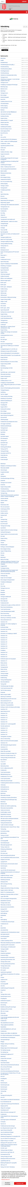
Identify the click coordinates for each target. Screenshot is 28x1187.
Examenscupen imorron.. (6, 996)
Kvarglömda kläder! (5, 472)
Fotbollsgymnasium (5, 70)
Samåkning (3, 365)
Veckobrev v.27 (4, 644)
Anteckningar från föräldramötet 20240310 (10, 204)
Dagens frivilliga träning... (6, 551)
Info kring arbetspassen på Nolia (8, 963)
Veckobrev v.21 (4, 660)
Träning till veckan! (5, 911)
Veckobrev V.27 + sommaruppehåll (8, 723)
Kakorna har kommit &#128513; (7, 907)
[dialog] (14, 1178)
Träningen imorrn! (4, 82)
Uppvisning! (3, 868)
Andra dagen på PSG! (5, 130)
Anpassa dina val (5, 1179)
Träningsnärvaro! (4, 428)
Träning (2, 1080)
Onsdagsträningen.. (5, 267)
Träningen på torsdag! (5, 525)
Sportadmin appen (5, 436)
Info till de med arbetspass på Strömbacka (10, 1071)
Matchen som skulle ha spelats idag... (9, 805)
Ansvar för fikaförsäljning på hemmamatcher (10, 388)
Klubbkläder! (3, 915)
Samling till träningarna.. (6, 532)
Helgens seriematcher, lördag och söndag (10, 888)
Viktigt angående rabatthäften (7, 1024)
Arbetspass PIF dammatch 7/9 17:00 (8, 1142)
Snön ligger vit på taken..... (6, 423)
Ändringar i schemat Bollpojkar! (7, 546)
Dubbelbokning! (4, 62)
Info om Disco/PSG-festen (6, 1066)
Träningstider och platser (6, 736)
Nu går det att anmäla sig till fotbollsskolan (10, 1103)
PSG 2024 (3, 149)
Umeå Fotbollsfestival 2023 (6, 318)
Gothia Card (3, 147)
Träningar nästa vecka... (6, 902)
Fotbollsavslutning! (5, 73)
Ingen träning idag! (5, 261)
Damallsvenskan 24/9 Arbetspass (8, 1037)
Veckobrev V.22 (4, 656)
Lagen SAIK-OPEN (4, 896)
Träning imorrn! (4, 444)
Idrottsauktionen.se (5, 787)
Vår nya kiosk (3, 886)
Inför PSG (3, 337)
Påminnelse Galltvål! (5, 467)
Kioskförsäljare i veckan (6, 812)
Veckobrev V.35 (4, 709)
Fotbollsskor (3, 303)
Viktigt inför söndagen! (5, 1108)
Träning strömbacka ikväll (6, 822)
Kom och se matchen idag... (7, 181)
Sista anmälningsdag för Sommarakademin (10, 353)
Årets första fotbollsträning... (7, 607)
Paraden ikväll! (4, 515)
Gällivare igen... (4, 293)
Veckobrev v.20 (4, 665)
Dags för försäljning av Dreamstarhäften (9, 263)
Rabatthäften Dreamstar (6, 814)
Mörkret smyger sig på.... (6, 280)
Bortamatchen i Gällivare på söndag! (8, 297)
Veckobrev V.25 (4, 648)
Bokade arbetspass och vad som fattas (9, 361)
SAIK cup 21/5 (4, 1164)
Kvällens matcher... (5, 513)
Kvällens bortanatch (5, 276)
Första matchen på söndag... (7, 396)
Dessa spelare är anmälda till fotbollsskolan (10, 1099)
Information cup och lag (6, 629)
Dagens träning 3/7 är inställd (7, 1140)
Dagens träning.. (4, 314)
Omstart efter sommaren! (6, 1058)
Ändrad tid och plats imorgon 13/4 (8, 755)
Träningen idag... (4, 493)
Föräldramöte (3, 211)
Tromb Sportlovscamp (5, 609)
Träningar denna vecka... (6, 961)
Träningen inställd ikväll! (6, 596)
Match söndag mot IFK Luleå (7, 702)
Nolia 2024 (3, 99)
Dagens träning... (4, 118)
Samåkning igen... (4, 322)
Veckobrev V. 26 (4, 728)
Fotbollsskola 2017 (5, 1110)
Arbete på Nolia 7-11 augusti (7, 120)
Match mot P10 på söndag (6, 239)
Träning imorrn (4, 440)
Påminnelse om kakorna (6, 904)
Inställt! (2, 60)
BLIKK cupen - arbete (5, 307)
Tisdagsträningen (4, 223)
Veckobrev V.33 (4, 635)
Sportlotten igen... (4, 430)
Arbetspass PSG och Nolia (6, 1009)
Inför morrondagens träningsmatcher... (9, 898)
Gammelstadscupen (5, 842)
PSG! (2, 517)
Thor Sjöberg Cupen (5, 968)
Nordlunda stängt (4, 627)
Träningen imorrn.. (4, 93)
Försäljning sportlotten (5, 189)
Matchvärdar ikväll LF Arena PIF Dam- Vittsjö (10, 826)
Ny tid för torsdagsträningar (7, 343)
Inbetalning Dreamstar (5, 879)
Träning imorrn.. (4, 217)
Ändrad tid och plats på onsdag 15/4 (9, 753)
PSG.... (2, 192)
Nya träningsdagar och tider (7, 368)
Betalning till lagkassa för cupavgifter (9, 1162)
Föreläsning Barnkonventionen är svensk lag (10, 782)
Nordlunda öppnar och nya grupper (8, 658)
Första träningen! (4, 459)
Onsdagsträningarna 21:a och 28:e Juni (9, 349)
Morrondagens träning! (5, 548)
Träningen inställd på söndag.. (7, 241)
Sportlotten (3, 175)
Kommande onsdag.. (5, 831)
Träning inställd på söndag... (7, 243)
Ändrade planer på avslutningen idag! (9, 799)
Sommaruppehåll (4, 840)
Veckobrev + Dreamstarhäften (7, 705)
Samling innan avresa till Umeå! (7, 312)
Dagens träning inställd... (6, 299)
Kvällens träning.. (4, 288)
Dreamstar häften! (4, 955)
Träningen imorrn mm (5, 588)
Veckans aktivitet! (4, 498)
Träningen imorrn (4, 77)
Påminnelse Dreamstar (5, 795)
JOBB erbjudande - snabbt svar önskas (9, 221)
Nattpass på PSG (4, 1105)
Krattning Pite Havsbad (5, 409)
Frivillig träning (4, 1060)
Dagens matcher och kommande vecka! (9, 534)
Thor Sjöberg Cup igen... (6, 1050)
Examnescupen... (4, 1082)
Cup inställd (3, 763)
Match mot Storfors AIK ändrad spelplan (9, 740)
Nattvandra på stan (5, 766)
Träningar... (3, 590)
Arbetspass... (3, 476)
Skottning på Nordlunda (6, 446)
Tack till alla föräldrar (5, 1062)
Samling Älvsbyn (4, 107)
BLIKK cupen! (3, 282)
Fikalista (2, 555)
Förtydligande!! (4, 404)
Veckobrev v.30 (4, 641)
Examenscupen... (4, 1002)
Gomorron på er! (4, 511)
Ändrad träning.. (4, 198)
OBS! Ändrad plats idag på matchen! (8, 745)
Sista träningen (4, 470)
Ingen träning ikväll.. (5, 270)
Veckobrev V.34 (4, 631)
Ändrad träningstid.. (5, 97)
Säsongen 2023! (4, 402)
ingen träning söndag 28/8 (6, 1130)
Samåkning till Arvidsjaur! (6, 164)
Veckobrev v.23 (4, 654)
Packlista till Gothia (5, 116)
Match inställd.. (4, 171)
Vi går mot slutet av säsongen (7, 824)
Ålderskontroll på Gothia (6, 173)
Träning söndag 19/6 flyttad (7, 1150)
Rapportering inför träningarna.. (7, 200)
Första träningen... (4, 1015)
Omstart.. (2, 977)
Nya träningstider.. (4, 232)
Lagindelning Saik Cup (5, 1160)
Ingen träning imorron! (5, 711)
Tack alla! (3, 156)
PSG (1, 135)
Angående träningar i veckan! (7, 875)
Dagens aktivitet (4, 357)
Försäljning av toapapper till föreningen (9, 84)
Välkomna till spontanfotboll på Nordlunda (10, 1064)
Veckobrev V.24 (4, 652)
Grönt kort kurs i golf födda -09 (7, 1152)
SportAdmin (3, 527)
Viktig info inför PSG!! (5, 1069)
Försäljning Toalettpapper (6, 582)
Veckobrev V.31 (4, 639)
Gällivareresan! (4, 295)
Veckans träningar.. (5, 124)
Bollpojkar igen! (4, 544)
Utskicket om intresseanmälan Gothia (9, 75)
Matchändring (4, 833)
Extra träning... (4, 1004)
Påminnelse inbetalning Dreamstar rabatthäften (11, 942)
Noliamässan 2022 (5, 504)
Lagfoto (2, 474)
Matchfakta (3, 58)
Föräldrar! (3, 257)
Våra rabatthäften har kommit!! (7, 1022)
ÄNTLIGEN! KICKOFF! (5, 934)
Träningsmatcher (4, 667)
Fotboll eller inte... (4, 455)
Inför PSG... (3, 985)
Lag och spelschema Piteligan (7, 1132)
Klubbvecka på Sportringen (6, 780)
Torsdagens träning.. (5, 568)
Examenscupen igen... (5, 1084)
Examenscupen (4, 1087)
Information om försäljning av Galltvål (9, 633)
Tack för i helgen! (4, 394)
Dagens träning (4, 521)
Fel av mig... (3, 586)
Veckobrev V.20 (4, 742)
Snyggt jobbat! (4, 566)
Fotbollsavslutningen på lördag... (8, 478)
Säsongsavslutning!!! (5, 1039)
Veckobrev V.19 (4, 671)
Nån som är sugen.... (5, 1011)
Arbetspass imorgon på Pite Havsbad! (9, 351)
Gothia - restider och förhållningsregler (9, 141)
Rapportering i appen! (5, 202)
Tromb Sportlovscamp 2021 (7, 688)
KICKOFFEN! (3, 928)
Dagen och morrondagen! (6, 577)
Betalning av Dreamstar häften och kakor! (9, 894)
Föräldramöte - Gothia (5, 143)
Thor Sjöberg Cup (4, 1052)
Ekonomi (2, 196)
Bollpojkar (3, 434)
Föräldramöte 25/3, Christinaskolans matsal (10, 932)
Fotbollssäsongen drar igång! (7, 686)
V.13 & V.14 (3, 761)
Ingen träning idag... (5, 194)
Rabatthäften (3, 1027)
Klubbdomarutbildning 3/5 (6, 400)
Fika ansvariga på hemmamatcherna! (8, 168)
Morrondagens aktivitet (6, 413)
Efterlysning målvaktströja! (6, 849)
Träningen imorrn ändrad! (6, 482)
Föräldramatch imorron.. (6, 259)
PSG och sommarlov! (5, 506)
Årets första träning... (5, 613)
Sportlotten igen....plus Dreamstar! (8, 372)
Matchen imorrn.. (4, 88)
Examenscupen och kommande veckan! (9, 863)
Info (1, 925)
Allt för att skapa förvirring (6, 883)
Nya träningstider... (5, 208)
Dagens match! (4, 378)
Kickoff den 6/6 (4, 359)
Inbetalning (5, 27)
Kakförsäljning (4, 919)
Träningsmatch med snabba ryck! (8, 219)
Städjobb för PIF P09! (5, 859)
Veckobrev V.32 (4, 637)
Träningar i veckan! (5, 185)
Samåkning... (3, 392)
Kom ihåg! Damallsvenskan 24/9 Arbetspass (10, 1035)
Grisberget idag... (4, 575)
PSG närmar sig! (4, 853)
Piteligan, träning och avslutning (7, 1043)
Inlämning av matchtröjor (6, 696)
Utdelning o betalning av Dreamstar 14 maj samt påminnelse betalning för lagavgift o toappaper (10, 563)
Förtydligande (4, 1078)
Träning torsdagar (4, 673)
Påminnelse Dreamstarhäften (7, 808)
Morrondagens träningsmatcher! (7, 579)
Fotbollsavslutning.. (5, 66)
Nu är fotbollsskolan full (6, 1101)
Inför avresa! (3, 305)
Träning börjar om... (5, 245)
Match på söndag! (4, 559)
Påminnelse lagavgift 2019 (6, 844)
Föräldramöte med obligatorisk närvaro (9, 421)
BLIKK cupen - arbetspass (6, 286)
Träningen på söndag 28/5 (6, 1095)
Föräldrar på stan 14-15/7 (6, 380)
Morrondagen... (4, 95)
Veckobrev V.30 (4, 721)
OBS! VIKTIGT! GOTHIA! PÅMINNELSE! (9, 112)
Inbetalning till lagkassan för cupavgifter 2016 (10, 1136)
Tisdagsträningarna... (5, 390)
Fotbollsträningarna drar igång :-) (8, 64)
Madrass (2, 109)
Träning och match (5, 835)
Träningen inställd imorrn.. (6, 237)
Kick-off (2, 584)
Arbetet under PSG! (5, 122)
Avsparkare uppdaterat (6, 953)
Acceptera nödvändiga (7, 1183)
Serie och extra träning (5, 738)
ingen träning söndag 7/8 (6, 1134)
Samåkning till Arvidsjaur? (6, 820)
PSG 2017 (3, 1076)
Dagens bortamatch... (5, 154)
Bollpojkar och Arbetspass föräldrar (8, 465)
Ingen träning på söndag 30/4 (7, 415)
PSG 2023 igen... (4, 339)
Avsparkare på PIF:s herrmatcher (7, 944)
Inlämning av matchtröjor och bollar (8, 617)
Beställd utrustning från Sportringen (8, 1006)
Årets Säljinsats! (4, 600)
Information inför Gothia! (6, 114)
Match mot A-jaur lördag (6, 816)
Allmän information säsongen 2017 (8, 1112)
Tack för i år (3, 1123)
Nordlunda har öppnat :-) (6, 1000)
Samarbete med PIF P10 (6, 453)
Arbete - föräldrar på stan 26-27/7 (8, 166)
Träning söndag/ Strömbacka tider (8, 757)
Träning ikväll (3, 684)
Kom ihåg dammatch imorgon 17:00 (8, 1128)
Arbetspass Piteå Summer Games (8, 1158)
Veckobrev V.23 (4, 734)
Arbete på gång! (4, 183)
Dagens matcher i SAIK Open (7, 890)
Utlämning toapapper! (5, 274)
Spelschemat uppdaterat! (6, 972)
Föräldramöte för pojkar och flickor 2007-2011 (10, 605)
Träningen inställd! (4, 949)
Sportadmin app (4, 442)
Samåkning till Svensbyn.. (6, 126)
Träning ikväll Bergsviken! (6, 679)
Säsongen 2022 (4, 598)
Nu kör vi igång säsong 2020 (7, 768)
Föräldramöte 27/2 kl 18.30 (6, 776)
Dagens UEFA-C (4, 406)
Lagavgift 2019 (4, 861)
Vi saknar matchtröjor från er (7, 940)
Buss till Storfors (4, 133)
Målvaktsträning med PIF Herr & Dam (8, 698)
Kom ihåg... (3, 213)
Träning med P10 (4, 449)
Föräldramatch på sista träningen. (8, 1125)
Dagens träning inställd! (6, 363)
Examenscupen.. (4, 865)
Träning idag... (4, 829)
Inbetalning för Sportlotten (6, 398)
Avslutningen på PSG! (5, 509)
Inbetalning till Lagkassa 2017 (7, 1054)
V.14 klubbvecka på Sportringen (7, 921)
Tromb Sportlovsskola (5, 772)
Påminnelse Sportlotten (6, 374)
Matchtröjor (3, 247)
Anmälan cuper (4, 1148)
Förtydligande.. (4, 998)
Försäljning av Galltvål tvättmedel (8, 491)
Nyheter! (2, 502)
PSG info (2, 553)
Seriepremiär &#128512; (6, 179)
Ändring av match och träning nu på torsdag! (10, 707)
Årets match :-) (4, 255)
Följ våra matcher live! (5, 726)
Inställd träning (4, 457)
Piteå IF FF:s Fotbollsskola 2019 (7, 892)
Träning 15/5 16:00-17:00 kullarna (8, 1167)
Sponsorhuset (4, 417)
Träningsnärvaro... (4, 320)
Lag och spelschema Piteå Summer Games (10, 857)
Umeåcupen (3, 324)
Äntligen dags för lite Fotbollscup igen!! (9, 1048)
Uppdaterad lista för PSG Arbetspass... (9, 139)
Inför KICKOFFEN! (4, 930)
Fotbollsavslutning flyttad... (6, 68)
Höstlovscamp (4, 791)
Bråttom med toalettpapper (6, 278)
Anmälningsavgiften (5, 936)
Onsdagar (3, 227)
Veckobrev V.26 (4, 646)
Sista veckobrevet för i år (6, 619)
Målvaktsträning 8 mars (6, 774)
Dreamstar (3, 480)
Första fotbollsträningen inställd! (8, 611)
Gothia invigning (4, 105)
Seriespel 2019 (4, 909)
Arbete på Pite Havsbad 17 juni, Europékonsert (11, 355)
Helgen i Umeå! (4, 301)
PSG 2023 (3, 341)
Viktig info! (3, 215)
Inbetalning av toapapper (6, 265)
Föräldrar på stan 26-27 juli (6, 101)
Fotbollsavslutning (5, 488)
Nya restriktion (4, 759)
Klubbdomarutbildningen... (6, 425)
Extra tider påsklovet (5, 681)
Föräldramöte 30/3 (5, 603)
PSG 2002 (3, 536)
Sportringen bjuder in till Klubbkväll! (8, 1119)
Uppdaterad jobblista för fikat (7, 145)
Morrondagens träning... (6, 177)
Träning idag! (3, 1091)
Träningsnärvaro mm (5, 206)
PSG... (2, 992)
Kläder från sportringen (6, 751)
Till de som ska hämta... (6, 573)
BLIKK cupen (3, 284)
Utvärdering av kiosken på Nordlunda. (9, 797)
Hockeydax (3, 1121)
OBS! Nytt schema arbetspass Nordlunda (9, 818)
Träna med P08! (4, 225)
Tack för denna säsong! (6, 615)
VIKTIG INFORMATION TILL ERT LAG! (8, 1029)
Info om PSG (3, 137)
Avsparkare (3, 981)
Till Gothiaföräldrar (5, 103)
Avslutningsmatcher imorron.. (7, 335)
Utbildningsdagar (4, 419)
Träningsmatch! (4, 187)
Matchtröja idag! (4, 86)
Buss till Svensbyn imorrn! (6, 128)
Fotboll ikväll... (4, 851)
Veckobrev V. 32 (4, 717)
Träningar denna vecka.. (6, 965)
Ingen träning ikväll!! (5, 309)
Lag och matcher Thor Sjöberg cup (8, 1138)
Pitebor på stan (4, 663)
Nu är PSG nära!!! (4, 523)
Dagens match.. (4, 291)
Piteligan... (3, 1041)
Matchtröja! (3, 91)
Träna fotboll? (4, 938)
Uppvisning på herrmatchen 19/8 (8, 959)
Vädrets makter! (4, 500)
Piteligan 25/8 (3, 951)
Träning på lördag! (4, 451)
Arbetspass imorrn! (5, 249)
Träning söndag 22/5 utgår (6, 1156)
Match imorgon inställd (6, 694)
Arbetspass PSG (4, 881)
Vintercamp (3, 784)
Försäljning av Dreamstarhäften (7, 382)
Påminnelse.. (3, 1013)
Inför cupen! (3, 970)
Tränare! (2, 542)
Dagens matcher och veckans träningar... (9, 530)
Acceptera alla (20, 1183)
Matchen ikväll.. (4, 803)
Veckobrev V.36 (4, 621)
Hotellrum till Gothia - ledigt (6, 151)
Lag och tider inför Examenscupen (8, 870)
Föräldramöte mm (4, 923)
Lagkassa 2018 (4, 979)
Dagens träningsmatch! (6, 376)
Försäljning (3, 650)
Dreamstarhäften (4, 675)
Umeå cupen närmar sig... (6, 316)
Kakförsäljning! (4, 913)
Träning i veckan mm (5, 847)
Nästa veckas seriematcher (6, 877)
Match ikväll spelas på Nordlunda (8, 855)
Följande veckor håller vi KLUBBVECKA (9, 1033)
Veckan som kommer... (5, 810)
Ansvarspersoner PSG (5, 1154)
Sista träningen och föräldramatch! (8, 946)
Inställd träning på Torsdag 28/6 (7, 988)
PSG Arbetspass (4, 438)
